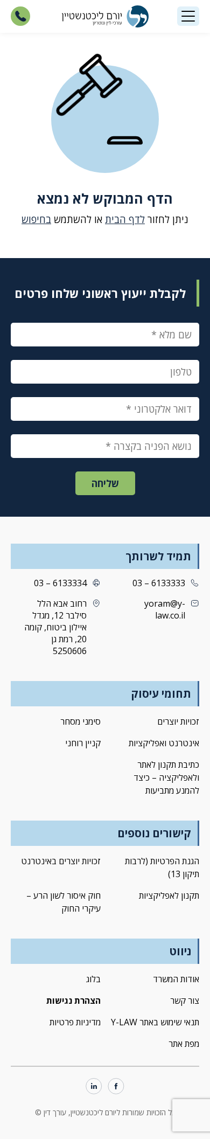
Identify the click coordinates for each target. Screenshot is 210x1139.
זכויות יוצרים (178, 721)
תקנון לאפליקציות (169, 895)
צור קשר (184, 1000)
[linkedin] (94, 1087)
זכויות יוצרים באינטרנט (61, 861)
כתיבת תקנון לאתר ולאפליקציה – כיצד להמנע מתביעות (166, 777)
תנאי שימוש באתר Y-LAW (155, 1022)
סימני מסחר (80, 721)
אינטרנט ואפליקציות (164, 743)
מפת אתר (184, 1044)
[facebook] (116, 1087)
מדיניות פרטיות (75, 1022)
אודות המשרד (176, 979)
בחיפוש (36, 219)
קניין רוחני (83, 743)
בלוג (93, 979)
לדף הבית (125, 219)
